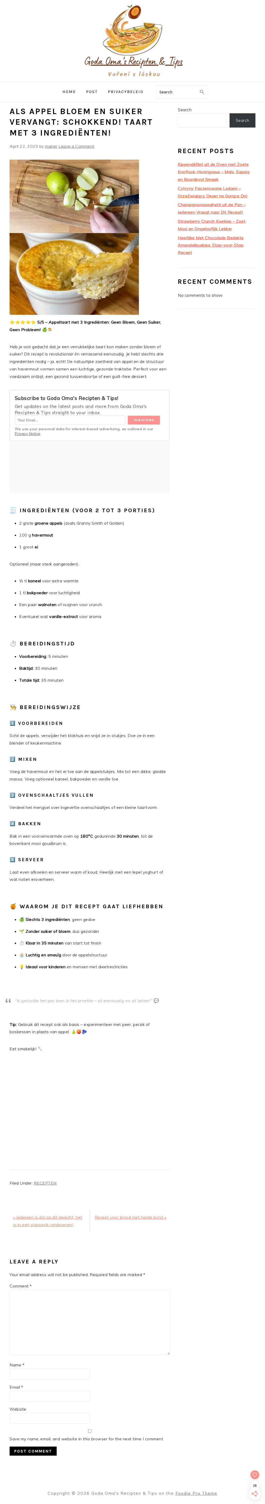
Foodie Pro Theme (196, 1493)
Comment (21, 1286)
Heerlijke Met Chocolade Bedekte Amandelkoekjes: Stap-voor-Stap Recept (211, 245)
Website (18, 1409)
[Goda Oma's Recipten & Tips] (132, 78)
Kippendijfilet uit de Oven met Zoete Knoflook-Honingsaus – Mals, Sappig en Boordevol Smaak (213, 172)
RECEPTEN (45, 1183)
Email (16, 1387)
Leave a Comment (76, 146)
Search (185, 109)
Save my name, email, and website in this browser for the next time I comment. (87, 1438)
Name (17, 1364)
